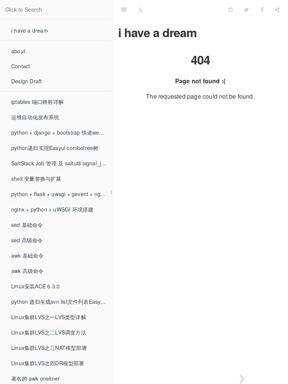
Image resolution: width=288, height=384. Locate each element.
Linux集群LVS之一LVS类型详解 (48, 317)
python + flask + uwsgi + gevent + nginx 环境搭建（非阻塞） (61, 194)
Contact (20, 66)
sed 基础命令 (27, 224)
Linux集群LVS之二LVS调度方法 (48, 332)
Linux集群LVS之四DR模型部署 (47, 363)
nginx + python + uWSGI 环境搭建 (52, 209)
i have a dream (29, 30)
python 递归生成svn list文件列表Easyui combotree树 (61, 301)
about (18, 51)
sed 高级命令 (27, 240)
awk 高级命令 (27, 270)
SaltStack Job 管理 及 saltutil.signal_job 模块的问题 (61, 163)
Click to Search (23, 9)
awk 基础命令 (27, 255)
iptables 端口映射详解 (37, 101)
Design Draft (26, 81)
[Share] (277, 9)
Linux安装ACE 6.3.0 (35, 286)
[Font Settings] (140, 9)
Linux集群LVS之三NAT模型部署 (49, 347)
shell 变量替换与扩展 (36, 178)
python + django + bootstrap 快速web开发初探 (61, 132)
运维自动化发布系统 (35, 117)
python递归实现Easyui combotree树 (54, 148)
